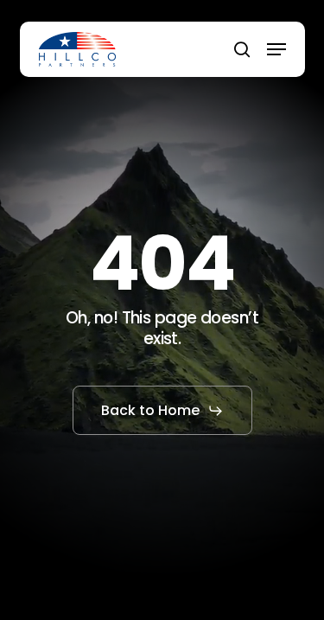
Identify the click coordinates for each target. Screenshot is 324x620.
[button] (276, 49)
